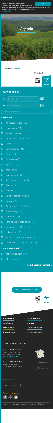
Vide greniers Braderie (17, 180)
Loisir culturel (14, 232)
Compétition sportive (17, 195)
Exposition (13, 159)
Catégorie (6, 117)
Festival (11, 190)
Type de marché (10, 248)
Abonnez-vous (11, 385)
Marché (12, 169)
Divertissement (15, 148)
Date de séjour (11, 92)
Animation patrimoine (18, 138)
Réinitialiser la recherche (39, 264)
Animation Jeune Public (18, 206)
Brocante (11, 201)
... (42, 98)
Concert (11, 154)
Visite (10, 143)
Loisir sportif (13, 216)
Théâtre (11, 185)
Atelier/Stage (14, 211)
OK (43, 4)
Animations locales (17, 122)
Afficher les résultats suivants (26, 289)
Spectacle (12, 164)
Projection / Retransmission (20, 237)
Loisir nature (14, 128)
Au (4, 105)
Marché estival (14, 259)
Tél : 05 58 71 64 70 (10, 356)
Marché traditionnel (17, 253)
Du (4, 99)
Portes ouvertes (15, 133)
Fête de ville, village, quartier (20, 221)
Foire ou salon (14, 174)
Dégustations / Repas (18, 227)
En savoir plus (6, 11)
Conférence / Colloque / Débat (21, 242)
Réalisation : (32, 404)
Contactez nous (43, 368)
